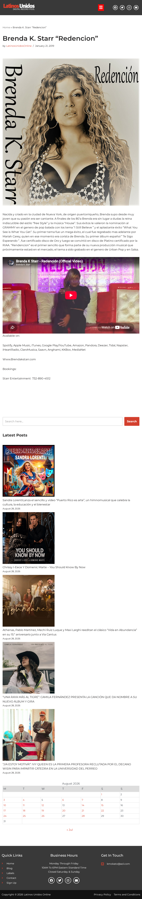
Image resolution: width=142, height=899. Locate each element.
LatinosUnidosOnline (19, 45)
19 (43, 810)
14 (83, 805)
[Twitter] (122, 7)
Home (6, 27)
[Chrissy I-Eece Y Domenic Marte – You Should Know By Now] (29, 538)
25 (24, 815)
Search (132, 421)
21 (83, 810)
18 (24, 810)
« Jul (70, 829)
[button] (101, 7)
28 (83, 815)
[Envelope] (136, 7)
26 (43, 815)
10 (4, 805)
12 (43, 805)
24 (4, 815)
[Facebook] (115, 7)
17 (4, 810)
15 (102, 805)
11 (24, 805)
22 (102, 810)
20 (63, 810)
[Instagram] (129, 7)
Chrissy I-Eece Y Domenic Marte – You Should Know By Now (44, 567)
